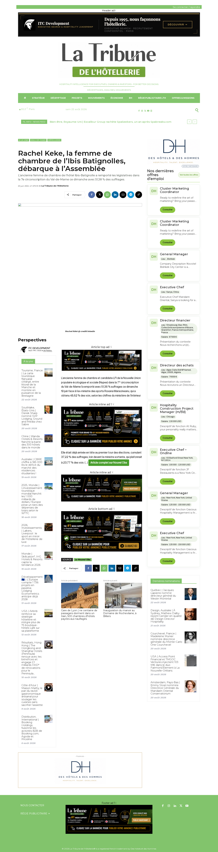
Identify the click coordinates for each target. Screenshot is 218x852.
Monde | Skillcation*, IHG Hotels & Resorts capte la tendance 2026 (31, 559)
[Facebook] (139, 111)
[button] (180, 110)
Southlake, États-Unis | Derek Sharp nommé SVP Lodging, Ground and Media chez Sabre (31, 416)
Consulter (168, 209)
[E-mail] (123, 194)
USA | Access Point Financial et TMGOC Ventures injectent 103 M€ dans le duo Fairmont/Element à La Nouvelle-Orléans (165, 663)
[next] (195, 122)
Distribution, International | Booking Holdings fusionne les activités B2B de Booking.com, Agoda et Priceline (31, 728)
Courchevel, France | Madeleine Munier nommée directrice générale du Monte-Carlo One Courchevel (166, 639)
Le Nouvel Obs (82, 559)
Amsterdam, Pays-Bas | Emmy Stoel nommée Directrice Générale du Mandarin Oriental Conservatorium (165, 688)
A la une (23, 140)
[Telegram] (130, 194)
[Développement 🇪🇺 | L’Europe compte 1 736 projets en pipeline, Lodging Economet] (48, 579)
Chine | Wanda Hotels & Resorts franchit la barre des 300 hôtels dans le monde (31, 442)
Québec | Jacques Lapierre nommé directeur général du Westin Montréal (163, 594)
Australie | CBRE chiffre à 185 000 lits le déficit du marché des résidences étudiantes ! (31, 466)
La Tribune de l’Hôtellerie (55, 186)
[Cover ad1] (101, 531)
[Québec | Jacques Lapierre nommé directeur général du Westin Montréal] (191, 594)
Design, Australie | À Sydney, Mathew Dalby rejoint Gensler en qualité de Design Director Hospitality (166, 616)
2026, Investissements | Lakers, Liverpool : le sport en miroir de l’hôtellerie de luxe (31, 533)
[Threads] (151, 111)
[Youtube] (148, 111)
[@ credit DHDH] (109, 35)
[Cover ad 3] (101, 504)
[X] (145, 111)
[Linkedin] (115, 194)
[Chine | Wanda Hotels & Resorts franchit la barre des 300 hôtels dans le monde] (48, 438)
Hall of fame (38, 140)
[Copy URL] (138, 194)
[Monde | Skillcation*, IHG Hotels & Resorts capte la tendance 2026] (48, 556)
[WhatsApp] (107, 194)
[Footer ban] (109, 819)
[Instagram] (142, 111)
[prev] (189, 122)
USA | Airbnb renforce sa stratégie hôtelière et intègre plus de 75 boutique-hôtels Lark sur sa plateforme (30, 620)
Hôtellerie (54, 140)
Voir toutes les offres (189, 175)
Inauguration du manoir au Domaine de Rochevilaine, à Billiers (119, 613)
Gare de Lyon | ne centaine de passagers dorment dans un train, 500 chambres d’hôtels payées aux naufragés (79, 614)
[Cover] (101, 374)
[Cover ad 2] (101, 427)
